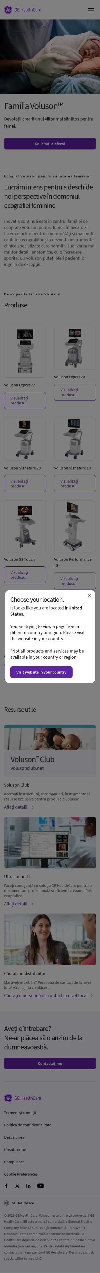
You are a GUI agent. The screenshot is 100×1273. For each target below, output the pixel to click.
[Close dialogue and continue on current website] (89, 596)
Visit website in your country (41, 672)
